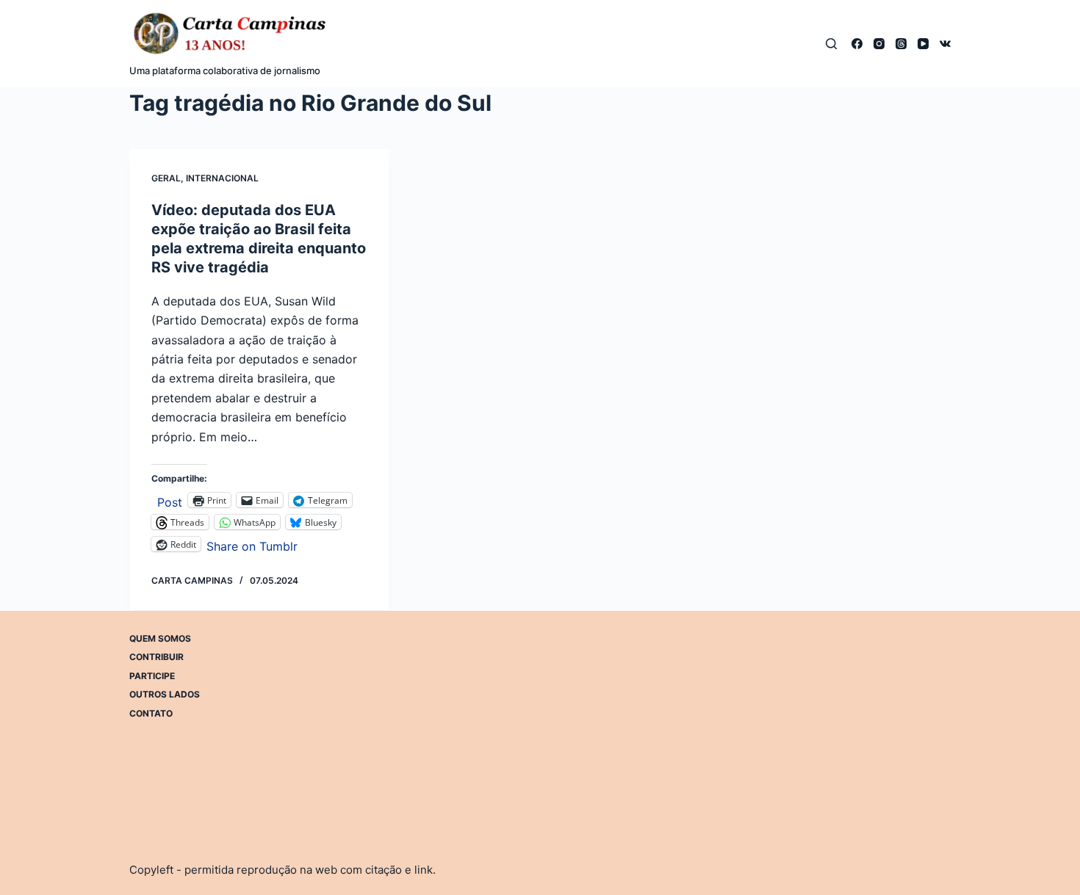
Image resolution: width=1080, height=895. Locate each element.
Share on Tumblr (252, 544)
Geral (166, 178)
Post (169, 500)
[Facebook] (857, 43)
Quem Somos (160, 638)
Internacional (222, 178)
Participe (152, 675)
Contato (151, 713)
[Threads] (901, 43)
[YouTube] (923, 43)
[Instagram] (879, 43)
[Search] (831, 43)
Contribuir (156, 656)
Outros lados (164, 694)
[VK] (945, 43)
